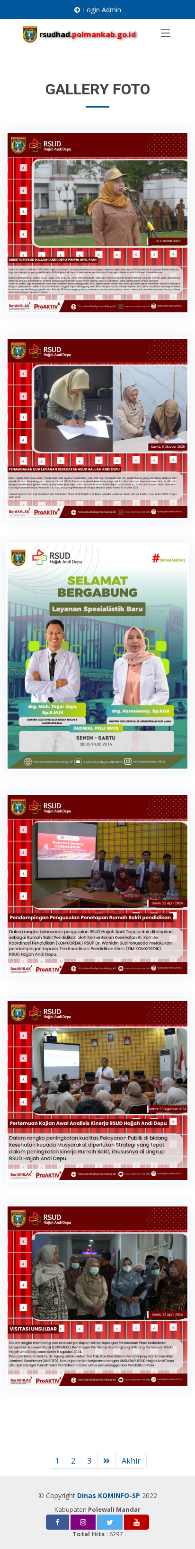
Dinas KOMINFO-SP (108, 1495)
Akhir (131, 1461)
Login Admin (102, 9)
